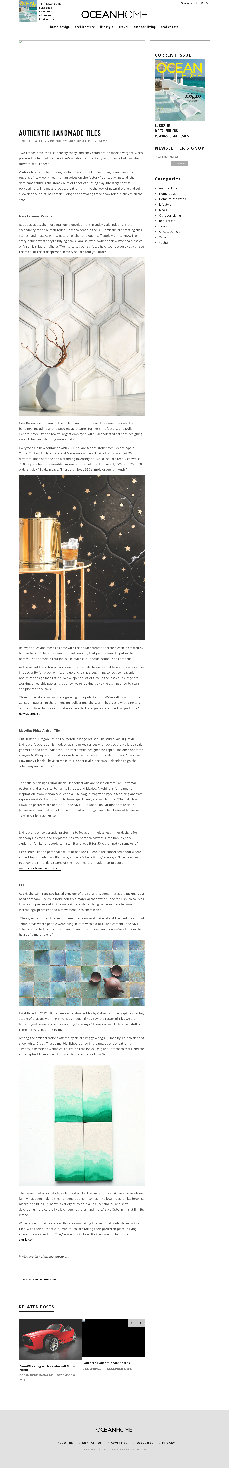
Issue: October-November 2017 (38, 1279)
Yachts (164, 243)
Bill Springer (93, 1368)
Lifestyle (107, 27)
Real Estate (170, 27)
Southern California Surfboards (106, 1363)
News (163, 210)
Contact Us (46, 19)
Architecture (85, 27)
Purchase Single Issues (172, 136)
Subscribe (45, 7)
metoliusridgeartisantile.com (40, 868)
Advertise (45, 11)
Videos (164, 237)
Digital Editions (166, 131)
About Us (45, 15)
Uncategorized (169, 232)
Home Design (60, 27)
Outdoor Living (145, 27)
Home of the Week (172, 199)
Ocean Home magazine (36, 1375)
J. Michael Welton (32, 141)
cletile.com (27, 1240)
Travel (124, 27)
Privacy (168, 1442)
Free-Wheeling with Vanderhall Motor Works (47, 1368)
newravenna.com (31, 714)
